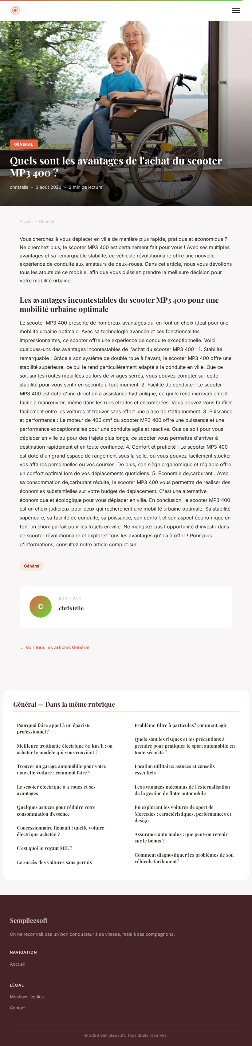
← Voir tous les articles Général (54, 647)
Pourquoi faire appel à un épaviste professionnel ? (54, 728)
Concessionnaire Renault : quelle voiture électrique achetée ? (60, 831)
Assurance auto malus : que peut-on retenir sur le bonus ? (181, 837)
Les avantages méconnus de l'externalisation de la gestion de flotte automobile (182, 790)
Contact (18, 1007)
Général (23, 144)
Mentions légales (27, 996)
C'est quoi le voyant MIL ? (44, 848)
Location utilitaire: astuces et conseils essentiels (175, 769)
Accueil (26, 221)
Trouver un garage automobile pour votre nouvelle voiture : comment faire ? (61, 769)
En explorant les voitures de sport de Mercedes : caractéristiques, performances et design (183, 813)
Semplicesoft (28, 920)
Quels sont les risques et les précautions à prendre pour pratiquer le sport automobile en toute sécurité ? (185, 745)
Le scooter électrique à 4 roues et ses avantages (56, 790)
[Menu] (236, 10)
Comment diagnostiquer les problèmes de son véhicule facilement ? (184, 858)
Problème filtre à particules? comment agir (181, 725)
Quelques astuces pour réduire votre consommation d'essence (56, 810)
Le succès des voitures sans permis (54, 862)
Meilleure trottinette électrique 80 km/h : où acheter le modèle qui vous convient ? (64, 749)
